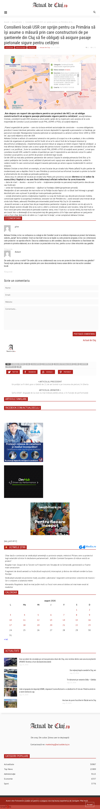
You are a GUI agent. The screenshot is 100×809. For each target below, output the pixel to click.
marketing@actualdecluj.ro (58, 744)
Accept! (90, 804)
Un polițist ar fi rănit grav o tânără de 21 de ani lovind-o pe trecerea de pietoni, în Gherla (50, 384)
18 (24, 625)
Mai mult (84, 800)
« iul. (6, 639)
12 (38, 620)
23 (89, 625)
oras (77, 364)
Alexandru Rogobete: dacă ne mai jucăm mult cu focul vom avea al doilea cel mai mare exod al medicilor (46, 585)
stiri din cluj (11, 367)
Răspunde (8, 249)
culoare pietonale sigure (64, 364)
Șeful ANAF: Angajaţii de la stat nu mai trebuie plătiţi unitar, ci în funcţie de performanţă (50, 392)
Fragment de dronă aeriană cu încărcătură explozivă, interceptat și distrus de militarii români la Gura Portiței (48, 572)
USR (19, 367)
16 (89, 620)
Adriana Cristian (18, 364)
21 (64, 625)
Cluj (27, 364)
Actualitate (17, 22)
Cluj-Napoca (36, 364)
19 (38, 625)
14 (64, 620)
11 (24, 620)
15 (77, 620)
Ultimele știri (17, 547)
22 (77, 625)
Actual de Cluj (45, 47)
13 (51, 620)
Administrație (21, 47)
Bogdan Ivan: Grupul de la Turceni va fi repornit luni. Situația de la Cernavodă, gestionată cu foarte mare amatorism (47, 566)
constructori (47, 364)
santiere (84, 364)
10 (10, 620)
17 (10, 625)
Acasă (6, 22)
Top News (31, 47)
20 (51, 625)
